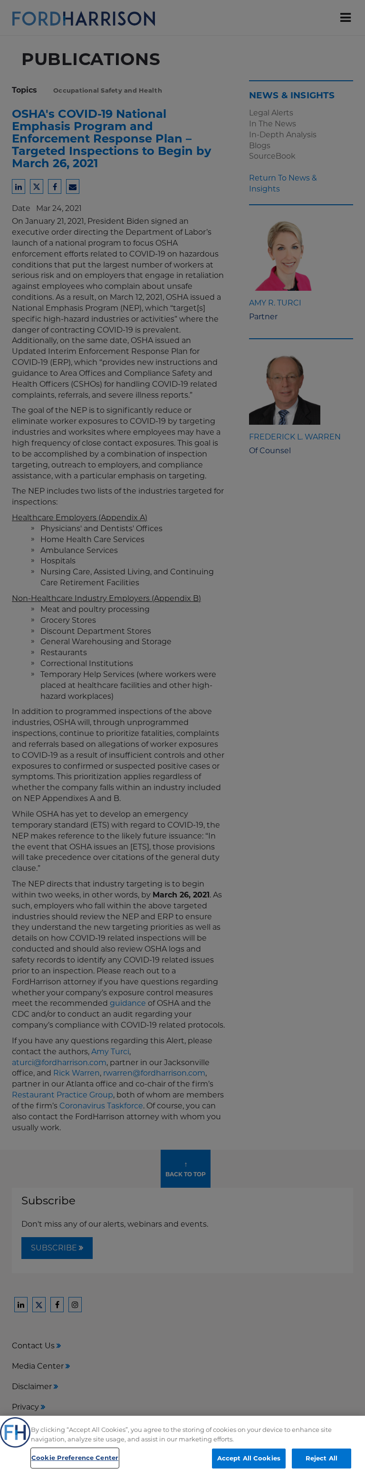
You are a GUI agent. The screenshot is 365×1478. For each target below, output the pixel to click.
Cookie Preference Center (74, 1457)
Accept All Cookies (248, 1458)
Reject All (321, 1458)
